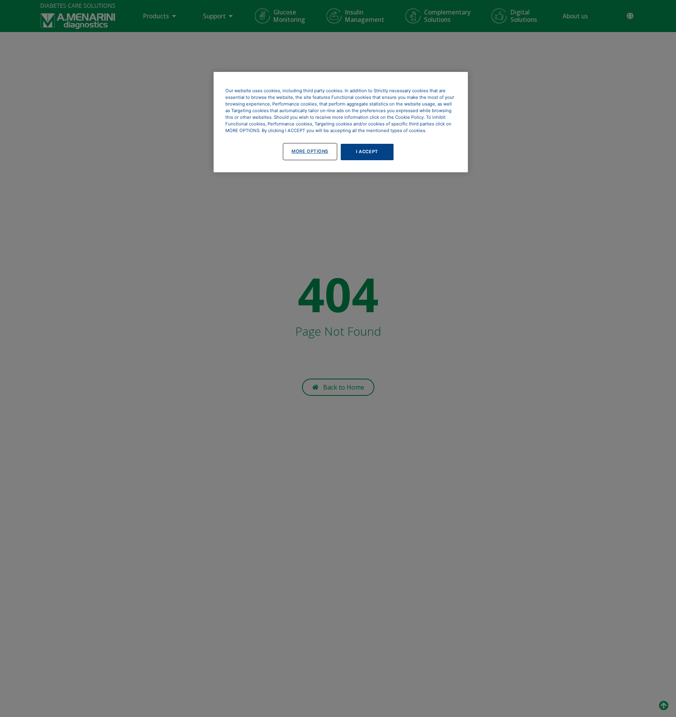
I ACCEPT (367, 151)
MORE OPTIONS (309, 151)
